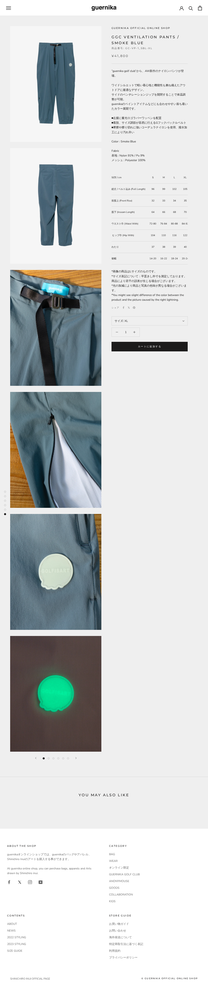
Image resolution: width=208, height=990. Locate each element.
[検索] (191, 8)
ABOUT (12, 924)
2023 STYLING (16, 944)
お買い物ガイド (119, 924)
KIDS (112, 901)
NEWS (11, 931)
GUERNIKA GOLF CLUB (124, 874)
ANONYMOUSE (119, 881)
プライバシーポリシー (123, 957)
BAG (112, 854)
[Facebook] (123, 307)
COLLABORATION (121, 894)
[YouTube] (41, 882)
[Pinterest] (134, 307)
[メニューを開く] (8, 8)
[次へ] (76, 758)
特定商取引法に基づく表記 (126, 944)
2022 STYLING (16, 937)
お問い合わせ (117, 931)
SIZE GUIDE (14, 951)
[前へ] (35, 758)
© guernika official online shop (169, 978)
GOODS (114, 888)
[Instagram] (30, 882)
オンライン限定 (119, 868)
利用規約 (114, 951)
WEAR (113, 861)
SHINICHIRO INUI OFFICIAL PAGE (30, 979)
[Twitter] (129, 307)
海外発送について (120, 937)
